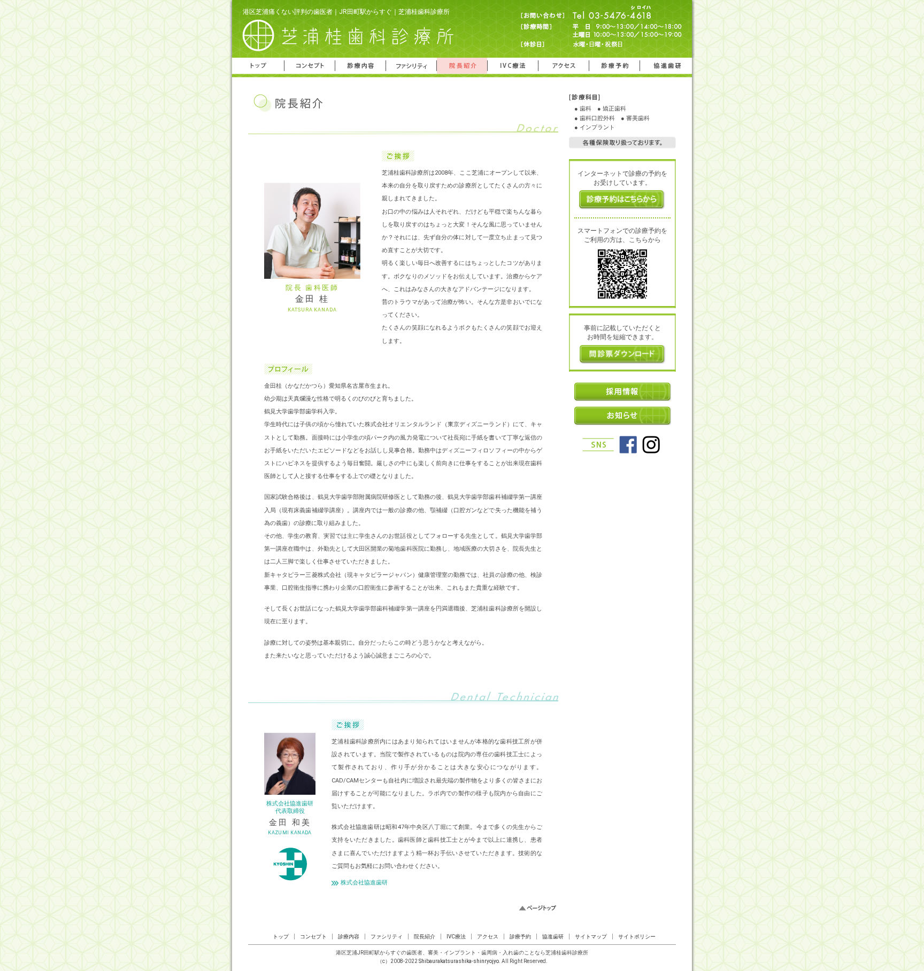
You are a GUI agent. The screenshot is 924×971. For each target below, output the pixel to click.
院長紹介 (462, 66)
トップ (258, 66)
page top (537, 908)
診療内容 (360, 66)
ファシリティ (411, 66)
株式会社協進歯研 (364, 883)
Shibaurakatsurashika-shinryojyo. (459, 961)
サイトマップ (591, 936)
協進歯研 (666, 66)
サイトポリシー (637, 936)
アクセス (563, 66)
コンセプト (309, 66)
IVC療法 (513, 66)
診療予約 (614, 66)
